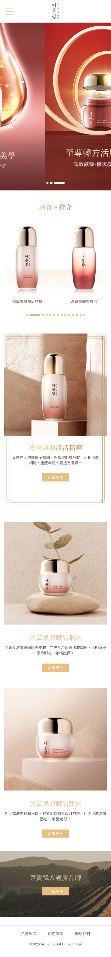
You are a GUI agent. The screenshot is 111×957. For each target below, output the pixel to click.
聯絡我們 (82, 933)
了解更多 (55, 891)
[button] (47, 183)
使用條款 (55, 933)
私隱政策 (28, 933)
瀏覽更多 (55, 477)
